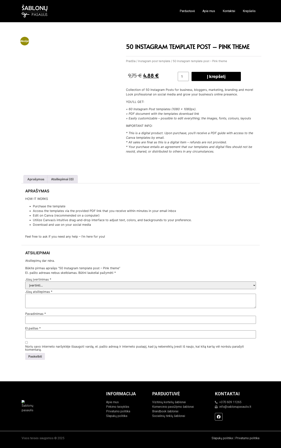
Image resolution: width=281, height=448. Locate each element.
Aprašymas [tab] (35, 179)
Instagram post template (154, 61)
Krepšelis (249, 11)
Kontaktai (229, 11)
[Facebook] (219, 417)
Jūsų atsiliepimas (38, 291)
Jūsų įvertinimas (38, 279)
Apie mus (208, 11)
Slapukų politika (222, 438)
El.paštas (33, 328)
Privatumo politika (247, 438)
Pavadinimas (35, 313)
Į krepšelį (216, 76)
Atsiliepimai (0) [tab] (62, 179)
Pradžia (131, 61)
